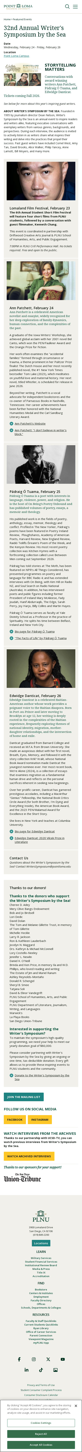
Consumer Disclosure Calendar (41, 1395)
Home (7, 19)
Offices (41, 1304)
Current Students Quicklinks (41, 1324)
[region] (41, 1426)
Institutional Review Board (41, 1265)
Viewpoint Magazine (41, 1339)
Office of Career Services (41, 1332)
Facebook (19, 1359)
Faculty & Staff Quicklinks (41, 1321)
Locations (41, 1243)
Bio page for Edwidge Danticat (35, 831)
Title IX (41, 1272)
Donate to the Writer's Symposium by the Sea (42, 1077)
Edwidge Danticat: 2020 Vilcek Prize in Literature (39, 840)
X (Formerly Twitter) (48, 1359)
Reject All (41, 1434)
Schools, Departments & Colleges (41, 1307)
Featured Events (22, 19)
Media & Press (41, 1269)
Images (55, 1370)
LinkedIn (26, 1370)
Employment (41, 1296)
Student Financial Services (41, 1261)
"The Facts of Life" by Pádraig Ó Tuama (41, 638)
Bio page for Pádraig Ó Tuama (35, 631)
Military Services (41, 1258)
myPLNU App (41, 1342)
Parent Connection (41, 1335)
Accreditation (41, 1276)
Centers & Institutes (41, 1293)
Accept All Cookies (41, 1444)
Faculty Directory (41, 1300)
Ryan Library (41, 1328)
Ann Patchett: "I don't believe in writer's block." (41, 432)
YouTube (62, 1359)
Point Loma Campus (16, 56)
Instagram (33, 1359)
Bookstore (41, 1289)
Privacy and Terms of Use (41, 1385)
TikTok (41, 1370)
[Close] (76, 1406)
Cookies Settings (41, 1423)
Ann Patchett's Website (30, 423)
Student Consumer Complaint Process (41, 1390)
